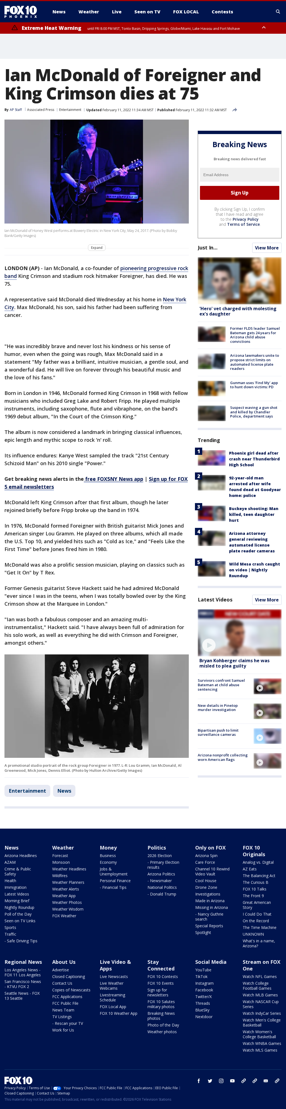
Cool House (205, 880)
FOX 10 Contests (162, 976)
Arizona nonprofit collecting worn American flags (223, 757)
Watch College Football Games (257, 986)
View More (267, 248)
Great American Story (257, 905)
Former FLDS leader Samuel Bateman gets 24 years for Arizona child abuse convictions (255, 335)
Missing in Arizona (211, 907)
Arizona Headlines (20, 855)
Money (108, 847)
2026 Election (159, 855)
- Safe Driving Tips (20, 940)
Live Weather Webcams (111, 986)
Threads (202, 1003)
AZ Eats (250, 869)
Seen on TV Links (19, 920)
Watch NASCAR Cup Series (261, 1004)
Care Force (205, 862)
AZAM (10, 862)
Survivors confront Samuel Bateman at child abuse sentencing (221, 684)
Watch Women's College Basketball (259, 1034)
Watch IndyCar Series (262, 1013)
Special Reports (209, 925)
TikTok (201, 976)
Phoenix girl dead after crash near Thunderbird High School (254, 458)
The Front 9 (253, 895)
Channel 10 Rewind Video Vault (212, 871)
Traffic (10, 934)
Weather (63, 847)
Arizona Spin (206, 855)
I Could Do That (257, 914)
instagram (221, 1080)
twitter (210, 1080)
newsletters (277, 1080)
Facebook (204, 989)
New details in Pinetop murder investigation (218, 707)
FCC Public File (65, 1003)
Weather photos (162, 1031)
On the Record (256, 920)
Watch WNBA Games (262, 1043)
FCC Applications (67, 996)
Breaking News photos (161, 1016)
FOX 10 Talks (254, 889)
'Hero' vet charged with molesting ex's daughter (238, 311)
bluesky (254, 1080)
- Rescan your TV (67, 1023)
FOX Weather (64, 915)
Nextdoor (204, 1016)
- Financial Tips (113, 887)
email (265, 1080)
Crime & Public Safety (17, 871)
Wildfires (60, 875)
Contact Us (62, 983)
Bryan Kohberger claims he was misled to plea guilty (234, 663)
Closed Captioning (68, 976)
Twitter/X (203, 996)
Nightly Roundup (19, 907)
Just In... (208, 247)
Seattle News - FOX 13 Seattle (22, 996)
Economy (108, 862)
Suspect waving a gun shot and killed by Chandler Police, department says (253, 412)
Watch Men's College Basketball (262, 1022)
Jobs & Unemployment (114, 871)
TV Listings (62, 1016)
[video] (240, 632)
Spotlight (203, 932)
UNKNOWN (253, 934)
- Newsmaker (159, 880)
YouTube (203, 969)
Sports (10, 927)
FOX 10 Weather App (118, 1013)
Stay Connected (161, 965)
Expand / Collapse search (278, 12)
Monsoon (61, 862)
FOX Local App (113, 1006)
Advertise (60, 969)
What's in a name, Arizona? (259, 943)
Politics (156, 847)
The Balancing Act (259, 875)
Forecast (60, 855)
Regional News (23, 961)
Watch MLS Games (260, 1050)
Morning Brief (16, 900)
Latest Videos (215, 599)
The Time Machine (260, 927)
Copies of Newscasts (71, 989)
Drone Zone (206, 887)
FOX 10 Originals (254, 851)
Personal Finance (115, 880)
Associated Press (40, 109)
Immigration (15, 887)
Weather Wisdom (68, 909)
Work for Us (63, 1030)
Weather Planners (68, 882)
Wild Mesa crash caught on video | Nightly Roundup (254, 569)
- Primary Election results (163, 865)
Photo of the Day (163, 1025)
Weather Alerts (65, 889)
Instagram (204, 983)
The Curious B (255, 882)
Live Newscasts (114, 976)
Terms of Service (243, 224)
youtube (232, 1080)
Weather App (64, 895)
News (64, 790)
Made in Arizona (210, 900)
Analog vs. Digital (258, 862)
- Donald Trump (161, 894)
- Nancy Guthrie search (209, 916)
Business (108, 855)
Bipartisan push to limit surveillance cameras (218, 732)
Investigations (207, 894)
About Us (63, 961)
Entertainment (70, 109)
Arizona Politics (161, 874)
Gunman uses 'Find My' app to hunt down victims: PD (254, 385)
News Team (63, 1010)
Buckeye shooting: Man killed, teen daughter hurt (253, 514)
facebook (198, 1080)
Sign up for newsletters (157, 992)
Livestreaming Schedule (112, 997)
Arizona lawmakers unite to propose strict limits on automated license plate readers (254, 362)
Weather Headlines (69, 869)
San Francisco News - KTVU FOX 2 (22, 984)
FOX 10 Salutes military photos (161, 1004)
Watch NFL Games (260, 976)
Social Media (211, 961)
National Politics (162, 887)
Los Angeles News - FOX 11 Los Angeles (22, 972)
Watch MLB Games (260, 995)
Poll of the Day (18, 914)
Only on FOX (210, 847)
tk (243, 1080)
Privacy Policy (246, 219)
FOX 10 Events (160, 983)
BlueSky (202, 1010)
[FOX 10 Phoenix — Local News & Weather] (22, 11)
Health (10, 880)
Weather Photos (67, 902)
